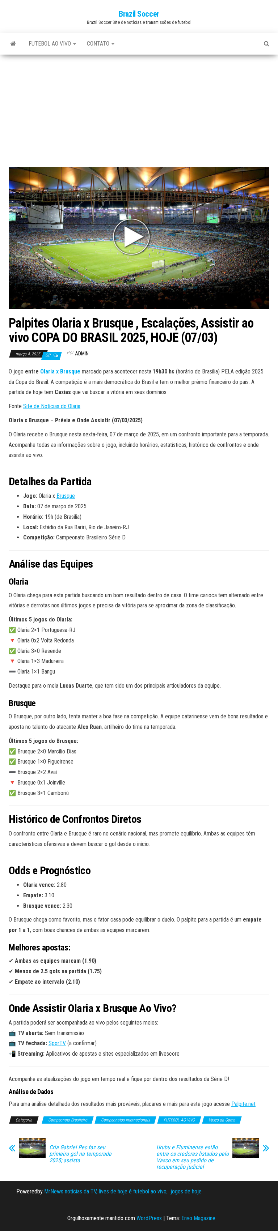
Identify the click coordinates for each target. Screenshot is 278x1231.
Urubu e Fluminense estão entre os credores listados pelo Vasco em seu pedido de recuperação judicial (192, 1157)
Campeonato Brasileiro (67, 1120)
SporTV (57, 1043)
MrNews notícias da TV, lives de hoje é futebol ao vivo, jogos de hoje (123, 1191)
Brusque (65, 495)
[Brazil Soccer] (13, 44)
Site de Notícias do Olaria (51, 406)
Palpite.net (243, 1103)
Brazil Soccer (139, 13)
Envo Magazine (198, 1218)
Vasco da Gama (221, 1120)
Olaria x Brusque (61, 371)
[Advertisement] (139, 113)
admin (82, 353)
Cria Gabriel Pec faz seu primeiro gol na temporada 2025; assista (80, 1154)
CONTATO (99, 43)
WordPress (149, 1218)
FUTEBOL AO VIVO (50, 43)
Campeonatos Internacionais (125, 1120)
